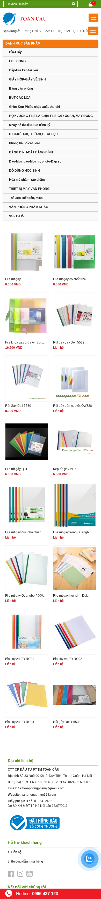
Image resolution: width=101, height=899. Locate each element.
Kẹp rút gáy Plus (64, 469)
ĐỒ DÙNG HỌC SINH (24, 170)
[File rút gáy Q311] (26, 442)
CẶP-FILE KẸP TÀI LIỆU (61, 31)
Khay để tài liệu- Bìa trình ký (29, 125)
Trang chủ (30, 31)
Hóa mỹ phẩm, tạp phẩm (27, 180)
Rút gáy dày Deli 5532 (68, 342)
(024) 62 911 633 (25, 782)
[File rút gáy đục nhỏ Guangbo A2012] (26, 505)
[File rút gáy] (26, 252)
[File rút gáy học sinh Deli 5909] (74, 568)
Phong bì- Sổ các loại (24, 143)
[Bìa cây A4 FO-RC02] (74, 631)
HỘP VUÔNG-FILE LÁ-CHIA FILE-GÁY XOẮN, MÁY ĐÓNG (51, 116)
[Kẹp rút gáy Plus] (74, 442)
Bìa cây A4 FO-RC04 (19, 722)
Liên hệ (16, 852)
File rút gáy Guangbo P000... (25, 595)
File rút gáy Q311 (17, 469)
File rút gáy (13, 279)
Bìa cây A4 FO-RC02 (67, 659)
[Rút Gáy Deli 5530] (26, 378)
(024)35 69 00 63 (80, 782)
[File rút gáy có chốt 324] (74, 252)
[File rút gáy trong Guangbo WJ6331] (74, 505)
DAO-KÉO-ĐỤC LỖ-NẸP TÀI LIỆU (33, 134)
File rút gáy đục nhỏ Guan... (24, 532)
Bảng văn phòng (21, 88)
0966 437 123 (50, 782)
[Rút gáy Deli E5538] (74, 695)
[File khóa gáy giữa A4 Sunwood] (26, 315)
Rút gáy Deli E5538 (67, 722)
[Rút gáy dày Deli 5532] (74, 315)
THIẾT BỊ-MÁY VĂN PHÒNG (29, 189)
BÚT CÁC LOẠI (20, 97)
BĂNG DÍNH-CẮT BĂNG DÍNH (31, 152)
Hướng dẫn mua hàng (27, 861)
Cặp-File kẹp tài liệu (23, 70)
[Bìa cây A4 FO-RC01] (26, 631)
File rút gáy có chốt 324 (69, 279)
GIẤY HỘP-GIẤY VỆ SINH (27, 79)
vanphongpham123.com (38, 794)
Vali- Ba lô (16, 216)
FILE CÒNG (17, 61)
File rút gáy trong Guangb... (72, 532)
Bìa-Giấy (15, 52)
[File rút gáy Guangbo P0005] (26, 568)
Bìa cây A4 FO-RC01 (19, 659)
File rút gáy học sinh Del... (71, 595)
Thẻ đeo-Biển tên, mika (26, 198)
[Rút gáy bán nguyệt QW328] (74, 378)
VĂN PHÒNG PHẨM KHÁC (28, 207)
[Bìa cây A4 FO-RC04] (26, 695)
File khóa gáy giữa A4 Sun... (25, 342)
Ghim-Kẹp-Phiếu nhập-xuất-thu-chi (34, 107)
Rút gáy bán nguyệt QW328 (72, 406)
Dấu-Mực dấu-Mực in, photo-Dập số (35, 161)
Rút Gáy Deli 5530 (18, 406)
